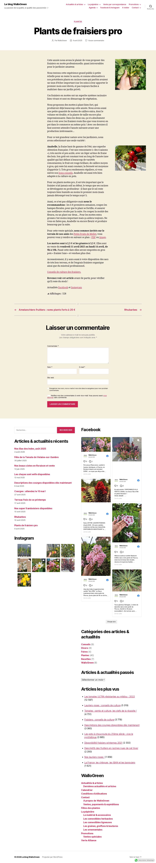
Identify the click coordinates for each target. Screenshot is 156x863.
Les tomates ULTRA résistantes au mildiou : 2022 (109, 696)
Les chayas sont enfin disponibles (32, 474)
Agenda (92, 7)
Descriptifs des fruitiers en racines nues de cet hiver (111, 748)
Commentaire (53, 346)
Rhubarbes (20, 517)
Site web (50, 378)
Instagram (76, 287)
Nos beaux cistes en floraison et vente (34, 465)
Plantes (78, 22)
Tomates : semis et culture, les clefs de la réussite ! (110, 710)
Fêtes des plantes (90, 808)
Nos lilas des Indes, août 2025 (30, 448)
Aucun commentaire (96, 40)
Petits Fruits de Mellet (85, 234)
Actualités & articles (74, 4)
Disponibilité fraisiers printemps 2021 (103, 742)
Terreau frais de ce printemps (30, 499)
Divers (84, 648)
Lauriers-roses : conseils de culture (102, 705)
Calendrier (87, 790)
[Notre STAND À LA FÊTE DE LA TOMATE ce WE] (68, 550)
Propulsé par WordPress (52, 857)
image (102, 237)
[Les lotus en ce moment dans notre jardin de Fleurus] (39, 565)
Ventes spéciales (92, 836)
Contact (135, 7)
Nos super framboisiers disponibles (33, 508)
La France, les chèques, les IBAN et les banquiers (109, 762)
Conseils (86, 644)
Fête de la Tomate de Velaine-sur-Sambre (36, 457)
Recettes (86, 659)
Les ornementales (92, 829)
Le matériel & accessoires (97, 815)
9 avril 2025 (77, 40)
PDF (93, 237)
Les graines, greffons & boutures (100, 826)
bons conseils (66, 173)
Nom (49, 367)
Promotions (134, 4)
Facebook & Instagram (109, 7)
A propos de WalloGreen (96, 800)
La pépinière (93, 4)
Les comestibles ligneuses (97, 822)
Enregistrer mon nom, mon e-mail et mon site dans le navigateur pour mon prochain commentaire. (78, 389)
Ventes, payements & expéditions (101, 804)
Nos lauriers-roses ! (94, 757)
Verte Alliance (88, 840)
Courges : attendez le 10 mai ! (30, 491)
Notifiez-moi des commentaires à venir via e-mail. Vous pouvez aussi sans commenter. (77, 396)
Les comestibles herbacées (98, 818)
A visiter (125, 7)
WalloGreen (62, 40)
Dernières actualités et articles (99, 786)
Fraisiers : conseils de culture (99, 719)
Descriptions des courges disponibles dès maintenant (43, 482)
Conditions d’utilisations (94, 793)
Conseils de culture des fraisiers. (64, 272)
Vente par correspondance (114, 4)
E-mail (82, 367)
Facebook (63, 287)
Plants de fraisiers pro (26, 525)
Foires (84, 651)
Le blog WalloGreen (15, 4)
